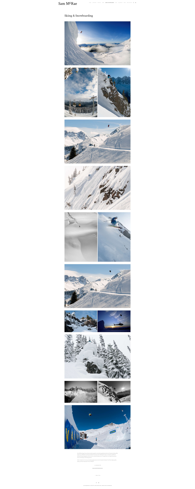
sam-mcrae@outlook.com (97, 468)
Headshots (120, 2)
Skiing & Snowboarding (109, 2)
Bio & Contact (129, 2)
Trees (103, 2)
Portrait (99, 2)
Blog (116, 2)
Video (125, 2)
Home (90, 2)
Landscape (94, 2)
